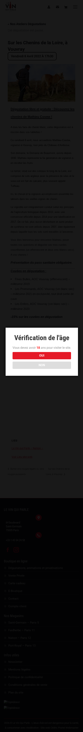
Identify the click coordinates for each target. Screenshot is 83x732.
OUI (41, 355)
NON (42, 365)
